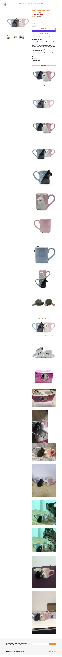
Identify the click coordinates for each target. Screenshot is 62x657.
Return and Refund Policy (11, 644)
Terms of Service (9, 643)
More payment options (44, 33)
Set (32, 19)
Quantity (33, 23)
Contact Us (20, 644)
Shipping (33, 16)
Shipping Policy (24, 643)
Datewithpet (54, 651)
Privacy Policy (17, 643)
